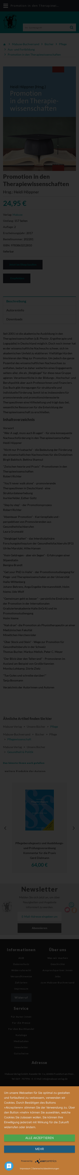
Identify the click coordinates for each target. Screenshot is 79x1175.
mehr (39, 1149)
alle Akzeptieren (39, 1138)
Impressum (25, 1168)
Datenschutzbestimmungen (45, 1168)
